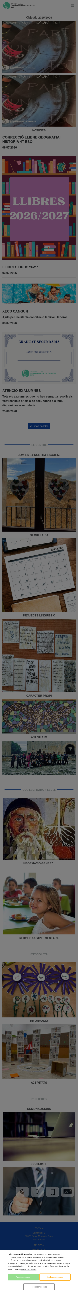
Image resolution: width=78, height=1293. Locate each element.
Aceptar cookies (23, 1277)
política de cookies (28, 1269)
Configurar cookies (55, 1277)
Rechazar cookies (39, 1287)
